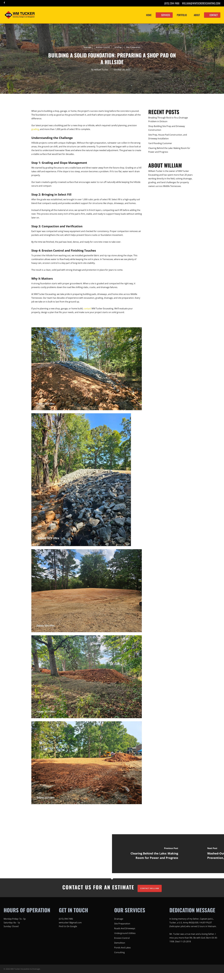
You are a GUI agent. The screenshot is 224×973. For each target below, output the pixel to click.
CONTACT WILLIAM (149, 888)
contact (87, 308)
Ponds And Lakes (122, 947)
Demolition (119, 942)
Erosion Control (103, 47)
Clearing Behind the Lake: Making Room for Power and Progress (169, 150)
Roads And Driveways (124, 928)
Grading (117, 47)
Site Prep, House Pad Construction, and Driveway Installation (167, 136)
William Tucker (101, 69)
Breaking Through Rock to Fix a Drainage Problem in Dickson (168, 119)
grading (35, 129)
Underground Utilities (125, 933)
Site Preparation (133, 47)
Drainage (87, 47)
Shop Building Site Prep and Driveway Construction (166, 128)
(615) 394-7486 (66, 918)
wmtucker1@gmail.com (70, 922)
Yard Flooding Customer (160, 143)
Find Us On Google (68, 926)
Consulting (119, 952)
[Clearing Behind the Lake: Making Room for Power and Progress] (152, 853)
